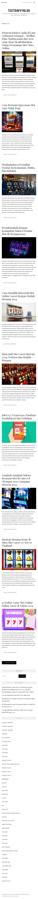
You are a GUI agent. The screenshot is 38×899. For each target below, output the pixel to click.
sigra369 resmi (6, 881)
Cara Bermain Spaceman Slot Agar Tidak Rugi (18, 106)
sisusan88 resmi (6, 866)
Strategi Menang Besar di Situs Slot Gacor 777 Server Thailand (17, 542)
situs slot (4, 817)
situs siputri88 (6, 737)
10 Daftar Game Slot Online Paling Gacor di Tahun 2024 (17, 604)
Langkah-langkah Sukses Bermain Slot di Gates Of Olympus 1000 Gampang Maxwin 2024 (16, 479)
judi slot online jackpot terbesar (10, 764)
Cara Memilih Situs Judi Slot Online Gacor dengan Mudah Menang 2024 (18, 296)
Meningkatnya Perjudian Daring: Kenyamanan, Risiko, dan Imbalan (18, 167)
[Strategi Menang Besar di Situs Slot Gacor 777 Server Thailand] (19, 559)
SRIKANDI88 (5, 779)
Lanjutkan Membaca (9, 95)
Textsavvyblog (19, 10)
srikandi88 (5, 869)
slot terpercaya (6, 741)
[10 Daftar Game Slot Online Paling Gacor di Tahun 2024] (19, 619)
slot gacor (4, 854)
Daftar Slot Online (7, 824)
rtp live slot (5, 809)
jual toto (4, 798)
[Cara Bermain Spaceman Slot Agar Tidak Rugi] (12, 121)
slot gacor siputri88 (7, 722)
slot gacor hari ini (6, 760)
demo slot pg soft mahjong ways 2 (11, 813)
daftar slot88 (5, 828)
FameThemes (15, 896)
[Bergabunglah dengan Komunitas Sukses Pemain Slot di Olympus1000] (19, 247)
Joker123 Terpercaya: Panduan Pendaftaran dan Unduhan (19, 416)
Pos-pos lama (9, 662)
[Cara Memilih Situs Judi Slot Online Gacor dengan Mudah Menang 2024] (19, 312)
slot (3, 805)
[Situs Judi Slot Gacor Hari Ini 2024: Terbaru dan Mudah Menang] (19, 374)
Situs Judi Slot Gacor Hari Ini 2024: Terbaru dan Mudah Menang (18, 357)
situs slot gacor (6, 847)
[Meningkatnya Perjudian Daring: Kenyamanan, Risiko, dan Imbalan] (19, 184)
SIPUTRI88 (5, 858)
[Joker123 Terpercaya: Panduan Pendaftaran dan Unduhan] (19, 432)
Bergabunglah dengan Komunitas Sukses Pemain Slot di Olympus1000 (17, 231)
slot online (5, 756)
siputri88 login (6, 862)
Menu (5, 2)
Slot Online (5, 745)
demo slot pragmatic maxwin (10, 851)
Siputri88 (4, 734)
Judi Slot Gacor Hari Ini (8, 820)
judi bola (4, 783)
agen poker (5, 790)
